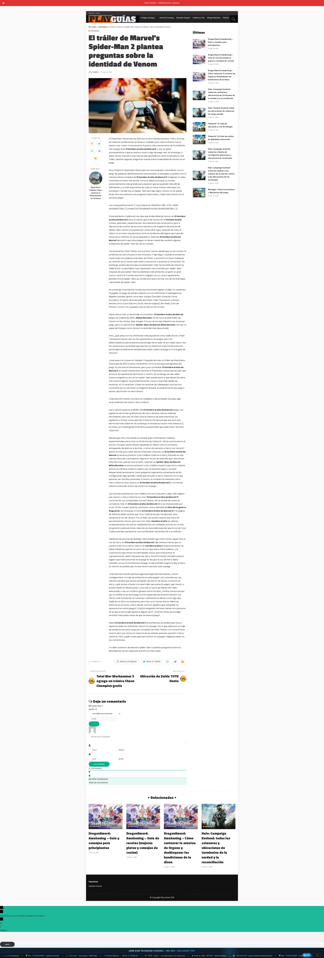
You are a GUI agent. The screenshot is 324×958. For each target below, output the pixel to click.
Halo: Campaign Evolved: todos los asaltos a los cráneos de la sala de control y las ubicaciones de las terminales (221, 173)
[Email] (96, 158)
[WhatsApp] (92, 151)
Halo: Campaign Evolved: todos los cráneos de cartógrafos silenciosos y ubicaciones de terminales (220, 153)
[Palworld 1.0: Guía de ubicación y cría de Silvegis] (199, 127)
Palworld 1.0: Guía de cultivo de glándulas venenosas (221, 138)
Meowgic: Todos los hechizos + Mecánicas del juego (221, 191)
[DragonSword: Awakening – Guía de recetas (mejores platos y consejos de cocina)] (199, 59)
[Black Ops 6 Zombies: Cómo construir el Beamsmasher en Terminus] (95, 178)
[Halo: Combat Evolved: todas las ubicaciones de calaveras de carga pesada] (199, 112)
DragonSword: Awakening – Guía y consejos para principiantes (220, 42)
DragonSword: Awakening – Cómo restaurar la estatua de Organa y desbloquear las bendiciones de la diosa (221, 75)
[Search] (233, 19)
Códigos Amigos (147, 17)
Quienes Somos (95, 886)
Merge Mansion (214, 17)
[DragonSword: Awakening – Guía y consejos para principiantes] (199, 43)
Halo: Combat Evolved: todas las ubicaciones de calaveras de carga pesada (221, 110)
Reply (4, 930)
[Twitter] (99, 144)
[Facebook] (92, 144)
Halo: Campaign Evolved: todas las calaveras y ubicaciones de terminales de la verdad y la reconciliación (221, 94)
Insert (7, 944)
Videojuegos (94, 31)
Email (121, 759)
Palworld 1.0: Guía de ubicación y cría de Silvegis (220, 125)
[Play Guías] (112, 19)
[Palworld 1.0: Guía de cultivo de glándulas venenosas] (199, 139)
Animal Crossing (166, 17)
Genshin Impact (183, 17)
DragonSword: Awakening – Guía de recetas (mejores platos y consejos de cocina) (221, 57)
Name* (122, 750)
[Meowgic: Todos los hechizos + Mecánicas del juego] (199, 192)
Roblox (226, 17)
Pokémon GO (199, 17)
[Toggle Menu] (3, 3)
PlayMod (95, 72)
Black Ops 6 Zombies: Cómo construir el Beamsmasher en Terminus (95, 193)
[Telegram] (99, 151)
